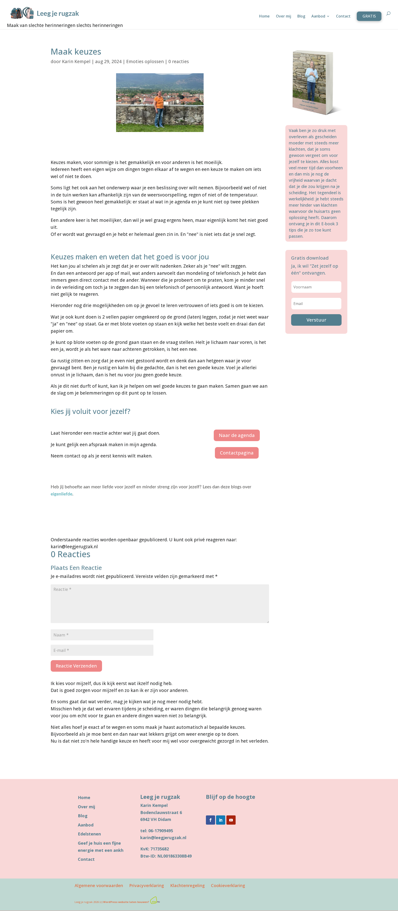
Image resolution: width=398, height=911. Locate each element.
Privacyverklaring (146, 885)
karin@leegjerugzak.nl (163, 837)
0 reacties (178, 61)
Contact (343, 17)
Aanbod (318, 17)
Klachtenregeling (187, 885)
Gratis (369, 16)
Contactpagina (237, 453)
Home (264, 17)
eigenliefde (61, 494)
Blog (301, 17)
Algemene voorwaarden (99, 885)
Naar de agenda (237, 435)
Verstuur (316, 320)
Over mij (283, 17)
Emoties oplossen (145, 61)
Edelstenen (89, 834)
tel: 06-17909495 (156, 830)
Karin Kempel (76, 61)
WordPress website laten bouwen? (126, 902)
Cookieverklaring (228, 885)
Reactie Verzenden (76, 666)
